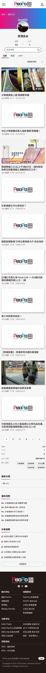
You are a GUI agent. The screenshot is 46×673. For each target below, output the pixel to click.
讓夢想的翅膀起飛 (11, 547)
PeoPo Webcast (30, 601)
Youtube (26, 586)
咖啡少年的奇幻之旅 (12, 542)
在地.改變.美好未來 (31, 631)
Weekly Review (8, 608)
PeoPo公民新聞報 (31, 597)
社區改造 (30, 468)
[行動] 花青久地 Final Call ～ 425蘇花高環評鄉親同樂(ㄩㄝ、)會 (21, 279)
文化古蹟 (41, 463)
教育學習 (41, 468)
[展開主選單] (3, 4)
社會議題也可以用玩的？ (14, 205)
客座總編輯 (28, 612)
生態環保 (30, 463)
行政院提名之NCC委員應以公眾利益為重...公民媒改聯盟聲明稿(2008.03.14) (22, 425)
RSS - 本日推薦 (8, 650)
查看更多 (23, 564)
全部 (5, 56)
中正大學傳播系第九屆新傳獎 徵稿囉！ (21, 130)
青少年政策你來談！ (11, 316)
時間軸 (4, 604)
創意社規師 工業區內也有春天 (16, 536)
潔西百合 (23, 36)
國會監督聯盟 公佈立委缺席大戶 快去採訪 (22, 241)
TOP (41, 658)
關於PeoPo (6, 597)
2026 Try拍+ (6, 624)
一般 (3, 483)
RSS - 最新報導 (8, 646)
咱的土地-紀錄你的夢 (10, 631)
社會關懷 (20, 463)
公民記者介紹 (29, 608)
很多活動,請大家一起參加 (15, 507)
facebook (19, 586)
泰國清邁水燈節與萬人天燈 (15, 557)
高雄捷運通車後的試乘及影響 (16, 387)
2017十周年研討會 (31, 628)
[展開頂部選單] (42, 4)
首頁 (3, 14)
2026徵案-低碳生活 (31, 624)
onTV (20, 56)
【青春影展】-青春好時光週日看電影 (20, 352)
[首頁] (23, 4)
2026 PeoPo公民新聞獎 (11, 628)
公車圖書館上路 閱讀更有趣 (15, 94)
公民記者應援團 (29, 604)
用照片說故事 (7, 635)
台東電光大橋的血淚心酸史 (15, 552)
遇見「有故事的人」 (31, 635)
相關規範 (5, 601)
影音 (13, 56)
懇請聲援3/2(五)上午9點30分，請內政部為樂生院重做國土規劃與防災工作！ (22, 168)
